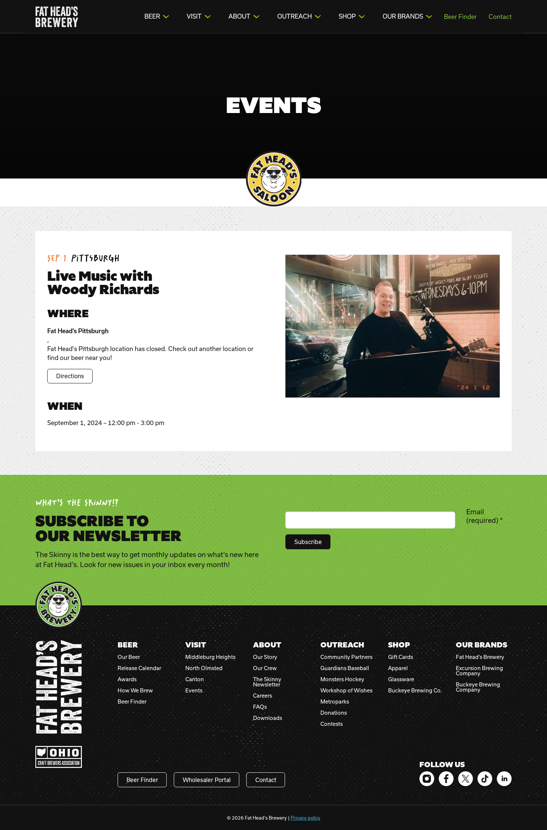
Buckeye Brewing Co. (415, 690)
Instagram (426, 778)
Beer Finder (460, 16)
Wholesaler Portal (207, 779)
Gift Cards (400, 657)
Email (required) (484, 516)
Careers (262, 695)
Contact (500, 16)
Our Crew (265, 668)
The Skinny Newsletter (267, 682)
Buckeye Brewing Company (478, 687)
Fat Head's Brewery (56, 16)
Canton (194, 679)
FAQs (260, 707)
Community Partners (346, 657)
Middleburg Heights (210, 657)
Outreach (294, 16)
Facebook (446, 778)
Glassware (401, 679)
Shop (347, 16)
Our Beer (129, 657)
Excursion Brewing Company (479, 671)
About (239, 16)
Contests (331, 724)
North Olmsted (204, 668)
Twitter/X (465, 778)
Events (193, 690)
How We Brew (135, 690)
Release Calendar (139, 668)
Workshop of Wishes (346, 690)
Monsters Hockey (342, 679)
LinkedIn (504, 778)
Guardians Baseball (344, 668)
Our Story (265, 657)
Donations (333, 712)
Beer (152, 16)
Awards (127, 679)
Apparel (398, 668)
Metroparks (334, 701)
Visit (194, 16)
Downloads (267, 718)
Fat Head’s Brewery (480, 657)
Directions (70, 376)
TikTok (484, 778)
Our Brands (403, 16)
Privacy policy (305, 817)
